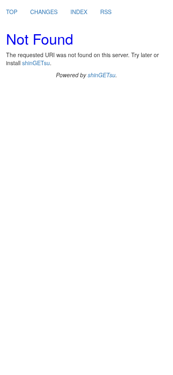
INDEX (78, 12)
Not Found (39, 38)
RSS (105, 12)
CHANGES (44, 12)
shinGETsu (36, 63)
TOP (11, 12)
